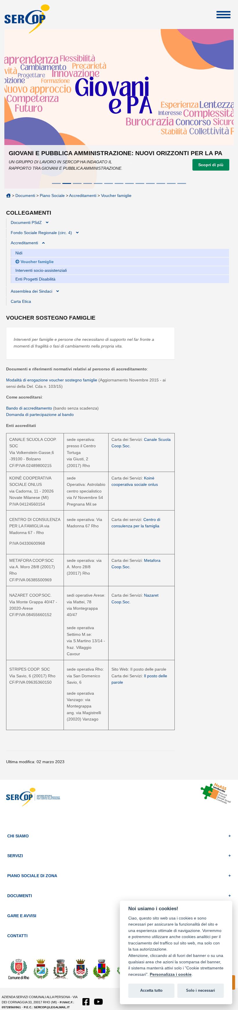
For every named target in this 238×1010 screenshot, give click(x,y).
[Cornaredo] (61, 968)
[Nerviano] (102, 968)
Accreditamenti (82, 195)
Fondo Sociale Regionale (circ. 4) (41, 232)
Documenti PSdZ (26, 222)
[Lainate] (81, 968)
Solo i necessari (200, 990)
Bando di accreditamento (29, 408)
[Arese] (41, 968)
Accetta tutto (151, 990)
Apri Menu (223, 14)
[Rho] (18, 968)
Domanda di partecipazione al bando (40, 414)
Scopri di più (210, 164)
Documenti (25, 195)
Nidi (18, 253)
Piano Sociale (52, 195)
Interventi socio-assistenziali (41, 270)
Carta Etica (21, 301)
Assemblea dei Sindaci (31, 291)
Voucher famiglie (116, 195)
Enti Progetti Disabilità (35, 279)
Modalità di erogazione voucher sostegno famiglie (52, 380)
